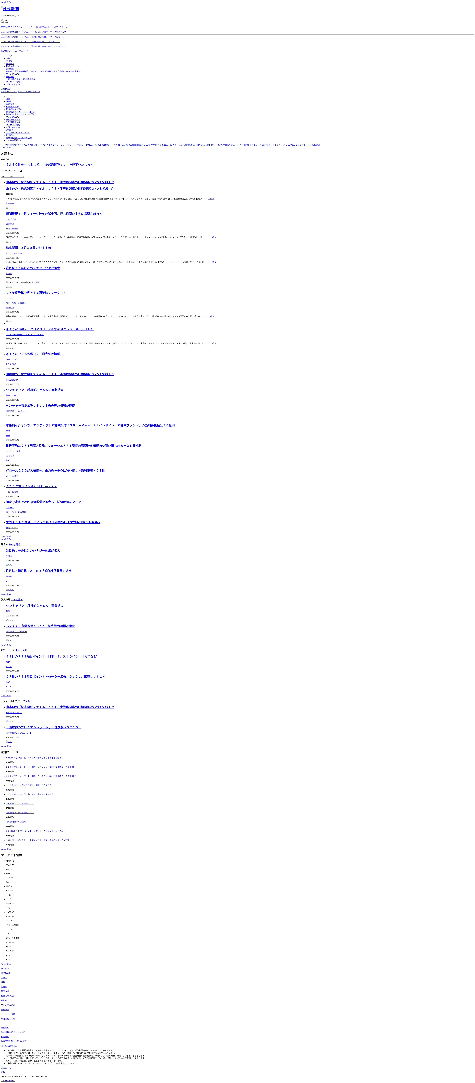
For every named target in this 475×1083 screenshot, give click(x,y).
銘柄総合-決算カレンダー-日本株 (36, 71)
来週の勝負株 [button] (135, 145)
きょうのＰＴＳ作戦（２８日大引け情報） (34, 353)
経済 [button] (126, 145)
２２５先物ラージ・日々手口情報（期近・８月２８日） (30, 794)
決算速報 (5, 1010)
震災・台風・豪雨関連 (16, 303)
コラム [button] (121, 145)
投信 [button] (79, 145)
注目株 (9, 101)
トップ (9, 96)
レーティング (12, 359)
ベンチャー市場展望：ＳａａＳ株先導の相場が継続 (40, 405)
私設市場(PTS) (12, 107)
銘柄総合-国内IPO (14, 71)
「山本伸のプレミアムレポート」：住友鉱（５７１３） (43, 727)
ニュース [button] (168, 145)
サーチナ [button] (114, 145)
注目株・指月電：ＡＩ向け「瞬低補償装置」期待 (38, 570)
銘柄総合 (5, 1000)
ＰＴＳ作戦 (11, 364)
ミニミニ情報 (12, 492)
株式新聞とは (7, 51)
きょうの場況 (12, 476)
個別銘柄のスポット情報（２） (20, 803)
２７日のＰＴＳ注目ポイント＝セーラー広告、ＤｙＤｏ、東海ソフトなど (55, 676)
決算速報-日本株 (13, 79)
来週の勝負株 (12, 228)
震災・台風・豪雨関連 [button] (182, 145)
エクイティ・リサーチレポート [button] (62, 145)
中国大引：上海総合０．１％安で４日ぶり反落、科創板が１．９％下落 (37, 840)
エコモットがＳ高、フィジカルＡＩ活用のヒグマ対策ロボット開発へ (53, 522)
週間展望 (10, 224)
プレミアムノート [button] (303, 145)
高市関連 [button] (197, 145)
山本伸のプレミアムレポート (19, 733)
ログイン (28, 51)
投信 (8, 431)
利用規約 (10, 135)
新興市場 (10, 104)
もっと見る (6, 2)
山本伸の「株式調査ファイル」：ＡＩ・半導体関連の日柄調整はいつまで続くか (60, 182)
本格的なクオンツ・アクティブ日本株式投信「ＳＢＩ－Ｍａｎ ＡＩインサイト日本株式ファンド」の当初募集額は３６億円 (90, 425)
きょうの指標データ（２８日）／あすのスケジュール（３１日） (50, 329)
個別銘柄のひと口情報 (16, 822)
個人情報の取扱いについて (18, 132)
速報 (8, 99)
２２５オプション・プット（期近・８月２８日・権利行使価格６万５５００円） (41, 776)
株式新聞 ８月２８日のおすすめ (28, 247)
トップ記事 (11, 219)
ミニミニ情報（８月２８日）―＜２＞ (31, 486)
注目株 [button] (161, 145)
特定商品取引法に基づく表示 (19, 138)
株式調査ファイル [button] (19, 145)
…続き (211, 199)
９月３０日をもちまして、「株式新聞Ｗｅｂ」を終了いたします (50, 164)
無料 (8, 436)
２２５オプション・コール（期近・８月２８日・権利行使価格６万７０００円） (41, 767)
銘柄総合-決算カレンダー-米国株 (66, 71)
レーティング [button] (42, 145)
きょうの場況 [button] (289, 145)
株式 (8, 460)
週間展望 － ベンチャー (16, 411)
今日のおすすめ (13, 127)
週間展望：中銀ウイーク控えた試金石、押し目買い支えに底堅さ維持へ (54, 213)
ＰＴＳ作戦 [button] (244, 145)
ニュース (10, 298)
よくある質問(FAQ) (14, 140)
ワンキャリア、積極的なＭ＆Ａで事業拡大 (34, 389)
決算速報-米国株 (28, 79)
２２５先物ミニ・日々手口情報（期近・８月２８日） (29, 785)
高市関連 (10, 307)
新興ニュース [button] (255, 145)
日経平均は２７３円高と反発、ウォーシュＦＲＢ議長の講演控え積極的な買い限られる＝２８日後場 (73, 445)
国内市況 (10, 456)
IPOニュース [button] (91, 145)
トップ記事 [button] (6, 145)
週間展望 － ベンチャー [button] (272, 145)
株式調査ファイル (14, 380)
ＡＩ (8, 581)
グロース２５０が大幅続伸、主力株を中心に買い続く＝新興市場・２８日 (55, 470)
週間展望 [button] (32, 145)
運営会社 (10, 130)
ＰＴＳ (9, 667)
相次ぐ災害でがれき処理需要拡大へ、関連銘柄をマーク (43, 502)
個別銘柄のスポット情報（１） (20, 813)
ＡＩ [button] (83, 145)
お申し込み (18, 51)
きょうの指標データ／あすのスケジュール (25, 335)
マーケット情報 (13, 125)
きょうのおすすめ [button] (149, 145)
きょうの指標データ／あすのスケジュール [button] (220, 145)
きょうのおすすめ (14, 253)
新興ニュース (12, 395)
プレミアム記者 (13, 117)
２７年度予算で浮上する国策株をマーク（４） (37, 292)
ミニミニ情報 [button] (103, 145)
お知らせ (5, 92)
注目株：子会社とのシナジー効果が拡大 (33, 268)
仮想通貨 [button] (316, 145)
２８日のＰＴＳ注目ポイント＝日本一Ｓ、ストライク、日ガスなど (51, 656)
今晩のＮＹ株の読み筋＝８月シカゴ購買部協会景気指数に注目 (33, 758)
